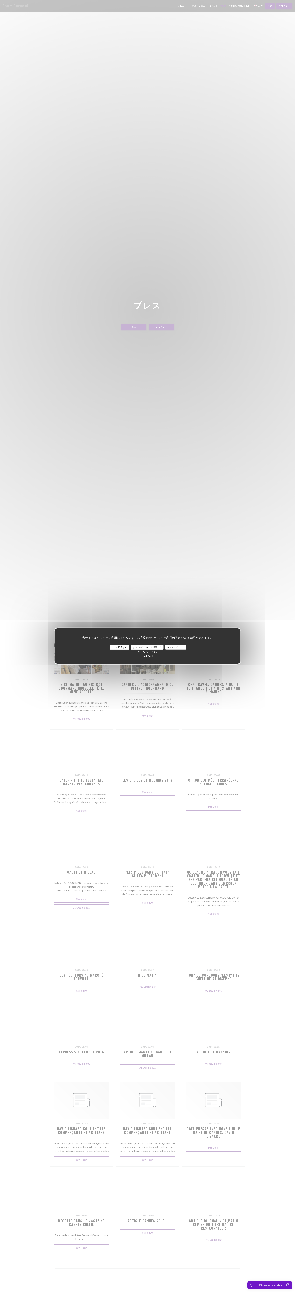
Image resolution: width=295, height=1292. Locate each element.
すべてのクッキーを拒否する (147, 647)
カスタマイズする (176, 647)
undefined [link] (148, 656)
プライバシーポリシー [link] (149, 651)
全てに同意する (119, 647)
